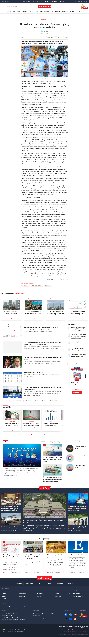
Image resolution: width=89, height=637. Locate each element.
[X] (76, 2)
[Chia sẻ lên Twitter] (59, 37)
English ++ (63, 1)
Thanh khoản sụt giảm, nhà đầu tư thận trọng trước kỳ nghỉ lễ (77, 313)
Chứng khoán (26, 1)
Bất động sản (64, 11)
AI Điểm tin (77, 442)
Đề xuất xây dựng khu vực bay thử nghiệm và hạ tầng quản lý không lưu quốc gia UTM (11, 528)
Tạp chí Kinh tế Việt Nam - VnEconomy (78, 631)
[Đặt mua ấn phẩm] (84, 6)
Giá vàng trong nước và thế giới (55, 555)
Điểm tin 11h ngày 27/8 (80, 457)
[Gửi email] (61, 37)
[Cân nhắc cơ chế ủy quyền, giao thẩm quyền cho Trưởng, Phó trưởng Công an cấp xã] (11, 499)
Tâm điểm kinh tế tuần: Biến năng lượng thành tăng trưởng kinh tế (52, 459)
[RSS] (75, 618)
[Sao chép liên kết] (64, 37)
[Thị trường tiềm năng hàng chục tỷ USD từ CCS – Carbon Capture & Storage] (78, 499)
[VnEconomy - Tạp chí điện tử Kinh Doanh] (44, 578)
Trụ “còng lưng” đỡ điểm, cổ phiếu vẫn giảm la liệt (78, 349)
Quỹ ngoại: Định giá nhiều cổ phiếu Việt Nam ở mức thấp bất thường (31, 425)
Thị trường (47, 11)
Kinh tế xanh (39, 11)
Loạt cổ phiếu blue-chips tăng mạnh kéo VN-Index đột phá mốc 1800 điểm (78, 329)
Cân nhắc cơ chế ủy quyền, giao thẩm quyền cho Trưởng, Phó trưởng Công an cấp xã (9, 508)
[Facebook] (73, 2)
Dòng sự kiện (44, 539)
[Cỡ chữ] (25, 37)
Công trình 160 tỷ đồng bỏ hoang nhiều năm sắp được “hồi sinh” (43, 522)
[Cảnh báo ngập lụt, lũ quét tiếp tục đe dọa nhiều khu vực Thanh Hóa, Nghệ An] (78, 519)
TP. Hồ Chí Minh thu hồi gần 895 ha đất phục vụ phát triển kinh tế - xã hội (55, 313)
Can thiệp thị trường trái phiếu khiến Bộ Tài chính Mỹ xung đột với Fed (43, 358)
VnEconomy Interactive (76, 555)
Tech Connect (54, 1)
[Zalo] (79, 2)
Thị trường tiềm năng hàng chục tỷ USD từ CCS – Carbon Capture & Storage (77, 508)
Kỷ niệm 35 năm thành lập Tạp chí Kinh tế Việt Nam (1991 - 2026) (33, 556)
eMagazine (59, 442)
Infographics (53, 442)
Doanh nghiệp (56, 11)
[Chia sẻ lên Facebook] (56, 37)
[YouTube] (81, 2)
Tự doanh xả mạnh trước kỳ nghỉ (33, 372)
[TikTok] (84, 2)
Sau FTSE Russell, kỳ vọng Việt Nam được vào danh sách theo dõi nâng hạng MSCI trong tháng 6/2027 (42, 343)
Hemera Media (23, 629)
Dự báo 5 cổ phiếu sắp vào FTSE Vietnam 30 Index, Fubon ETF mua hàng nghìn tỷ (43, 388)
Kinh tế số (31, 11)
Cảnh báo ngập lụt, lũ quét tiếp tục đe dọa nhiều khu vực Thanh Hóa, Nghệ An (77, 528)
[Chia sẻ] (66, 37)
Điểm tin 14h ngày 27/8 (80, 447)
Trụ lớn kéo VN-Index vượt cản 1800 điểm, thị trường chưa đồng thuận (78, 336)
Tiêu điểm (12, 11)
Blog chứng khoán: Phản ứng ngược (78, 342)
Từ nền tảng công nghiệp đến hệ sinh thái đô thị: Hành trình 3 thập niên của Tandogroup (52, 479)
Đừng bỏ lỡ (7, 407)
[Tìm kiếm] (5, 7)
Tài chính (24, 11)
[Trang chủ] (8, 12)
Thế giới (72, 11)
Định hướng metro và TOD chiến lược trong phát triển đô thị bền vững (11, 556)
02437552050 (38, 615)
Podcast (47, 442)
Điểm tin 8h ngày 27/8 (80, 466)
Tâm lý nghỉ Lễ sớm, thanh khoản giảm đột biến (78, 355)
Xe (41, 1)
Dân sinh (78, 11)
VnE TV (46, 1)
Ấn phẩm (77, 363)
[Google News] (87, 2)
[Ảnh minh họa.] (44, 46)
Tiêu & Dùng (35, 1)
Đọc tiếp (6, 324)
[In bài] (22, 37)
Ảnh (3, 606)
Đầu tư (18, 11)
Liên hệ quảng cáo (47, 618)
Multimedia (7, 442)
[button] (31, 434)
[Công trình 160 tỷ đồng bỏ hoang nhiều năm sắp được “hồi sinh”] (44, 505)
